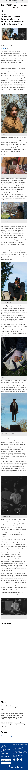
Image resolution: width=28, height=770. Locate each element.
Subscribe (21, 0)
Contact (9, 0)
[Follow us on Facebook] (17, 759)
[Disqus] (14, 642)
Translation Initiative (5, 749)
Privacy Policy (4, 753)
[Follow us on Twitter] (14, 759)
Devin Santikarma (6, 43)
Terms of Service (5, 752)
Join (2, 748)
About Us (3, 745)
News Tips (17, 0)
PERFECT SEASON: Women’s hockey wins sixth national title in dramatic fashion (13, 724)
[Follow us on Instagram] (21, 759)
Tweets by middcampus (7, 736)
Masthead (13, 0)
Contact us (3, 746)
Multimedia (3, 14)
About (6, 0)
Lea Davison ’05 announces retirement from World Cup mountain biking (14, 707)
